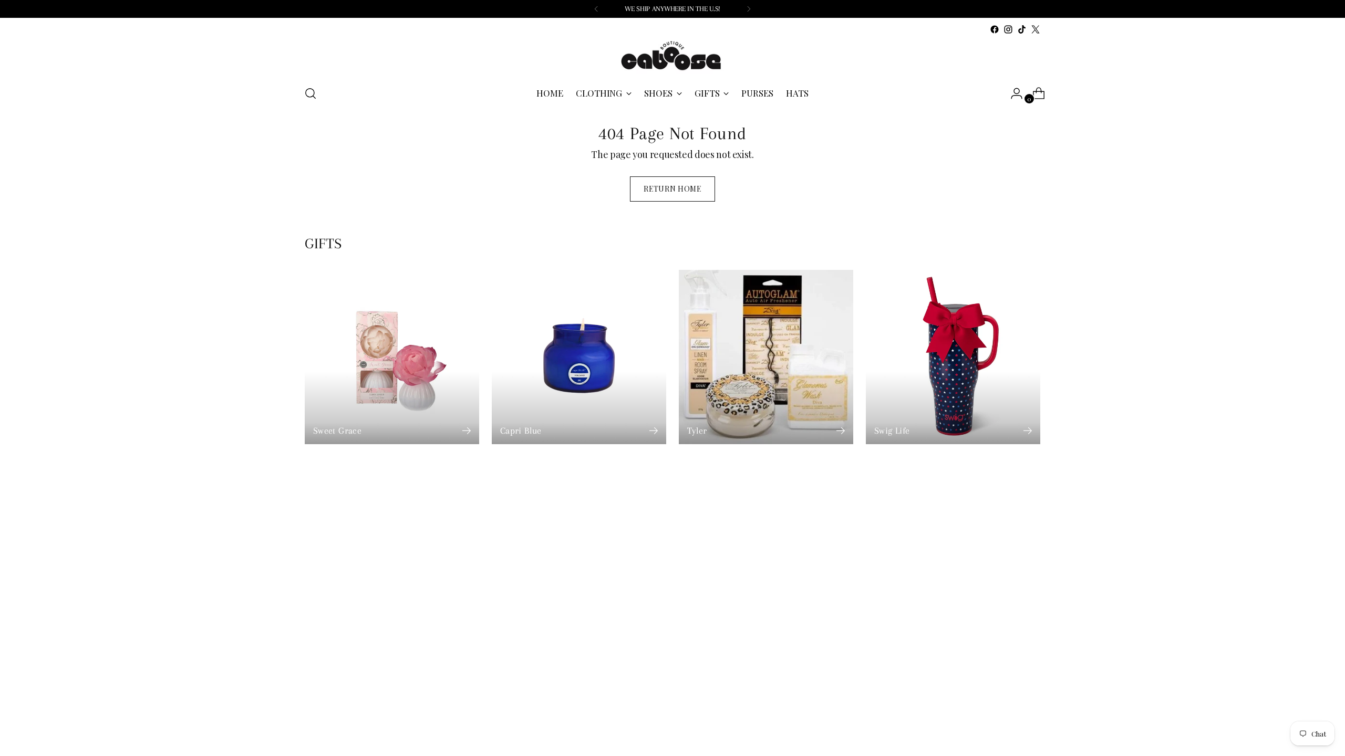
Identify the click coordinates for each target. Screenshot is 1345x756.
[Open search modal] (310, 93)
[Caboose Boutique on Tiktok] (1022, 29)
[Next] (748, 9)
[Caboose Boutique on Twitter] (1035, 29)
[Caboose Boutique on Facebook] (994, 29)
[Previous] (596, 9)
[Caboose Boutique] (672, 56)
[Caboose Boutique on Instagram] (1008, 29)
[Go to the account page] (1012, 93)
